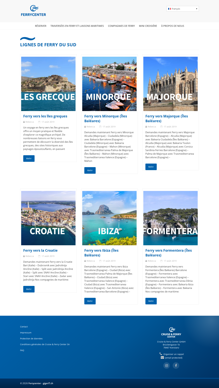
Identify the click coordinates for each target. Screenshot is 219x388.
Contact (24, 326)
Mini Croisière (148, 26)
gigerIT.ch (48, 383)
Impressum (25, 332)
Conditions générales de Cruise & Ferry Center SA (45, 344)
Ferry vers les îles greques (45, 116)
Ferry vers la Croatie (40, 250)
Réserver (40, 26)
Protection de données (31, 338)
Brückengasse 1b (171, 344)
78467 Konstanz (171, 347)
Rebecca (29, 121)
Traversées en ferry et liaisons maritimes (77, 26)
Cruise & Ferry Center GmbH (171, 341)
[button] (183, 8)
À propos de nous (172, 26)
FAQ (22, 350)
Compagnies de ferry (121, 26)
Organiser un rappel (173, 354)
